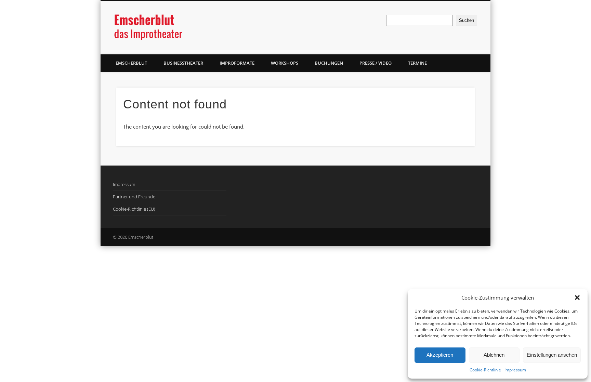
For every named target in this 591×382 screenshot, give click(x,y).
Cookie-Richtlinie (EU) (134, 209)
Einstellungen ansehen (552, 355)
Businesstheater (183, 63)
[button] (577, 297)
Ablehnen (494, 355)
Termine (417, 63)
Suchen (466, 20)
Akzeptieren (439, 355)
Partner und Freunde (134, 197)
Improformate (237, 63)
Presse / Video (375, 63)
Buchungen (329, 63)
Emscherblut (131, 63)
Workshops (284, 63)
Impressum (515, 370)
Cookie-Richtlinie (485, 370)
